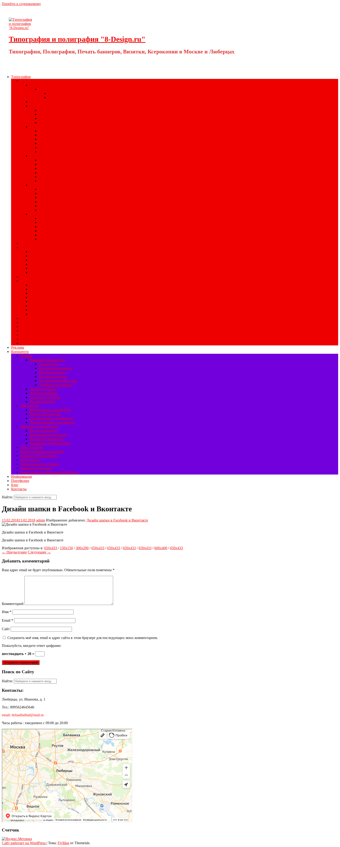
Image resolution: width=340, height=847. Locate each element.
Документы (29, 406)
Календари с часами (45, 272)
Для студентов (31, 447)
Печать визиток (51, 239)
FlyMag (63, 843)
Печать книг (49, 114)
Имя (6, 612)
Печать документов (45, 414)
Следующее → (39, 552)
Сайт (6, 629)
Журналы (37, 185)
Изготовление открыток (58, 181)
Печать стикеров (43, 293)
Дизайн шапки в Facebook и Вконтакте (117, 520)
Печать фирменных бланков (61, 218)
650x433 (50, 548)
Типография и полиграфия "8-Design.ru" (77, 39)
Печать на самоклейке (37, 339)
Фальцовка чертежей (46, 439)
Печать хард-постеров (47, 285)
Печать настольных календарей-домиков (62, 260)
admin (40, 520)
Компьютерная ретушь (47, 360)
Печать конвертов (53, 222)
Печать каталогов (53, 210)
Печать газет (49, 197)
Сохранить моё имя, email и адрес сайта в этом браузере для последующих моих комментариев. (82, 638)
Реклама (17, 347)
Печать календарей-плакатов (52, 252)
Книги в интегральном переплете (65, 118)
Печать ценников (43, 289)
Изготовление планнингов (60, 139)
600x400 (160, 548)
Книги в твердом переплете (61, 110)
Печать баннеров (33, 322)
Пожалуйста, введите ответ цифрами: (31, 646)
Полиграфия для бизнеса (39, 81)
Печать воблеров (43, 314)
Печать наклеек (42, 85)
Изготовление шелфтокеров (52, 306)
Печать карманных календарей (54, 268)
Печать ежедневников (56, 143)
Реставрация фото (53, 377)
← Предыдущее (14, 552)
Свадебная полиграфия (38, 318)
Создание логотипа (45, 397)
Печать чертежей (43, 431)
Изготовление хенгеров (48, 297)
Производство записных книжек (64, 135)
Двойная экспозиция (55, 385)
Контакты (19, 489)
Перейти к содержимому (21, 4)
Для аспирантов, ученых (39, 464)
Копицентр (20, 352)
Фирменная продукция (48, 214)
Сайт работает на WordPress (24, 843)
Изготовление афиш (55, 168)
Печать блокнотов (53, 152)
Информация (21, 476)
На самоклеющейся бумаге (69, 93)
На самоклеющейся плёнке (69, 97)
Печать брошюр (51, 193)
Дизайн (26, 356)
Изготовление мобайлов (49, 310)
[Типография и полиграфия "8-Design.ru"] (21, 28)
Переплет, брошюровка (38, 456)
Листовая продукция (46, 156)
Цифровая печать (43, 102)
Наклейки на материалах (58, 89)
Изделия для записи (45, 127)
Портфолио (20, 481)
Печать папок (49, 231)
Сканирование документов (51, 418)
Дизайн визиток (42, 401)
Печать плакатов (52, 164)
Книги (35, 106)
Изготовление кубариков (58, 147)
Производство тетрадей (57, 131)
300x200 (82, 548)
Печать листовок (52, 172)
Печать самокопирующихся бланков (67, 227)
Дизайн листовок (43, 389)
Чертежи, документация (39, 426)
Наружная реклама (35, 335)
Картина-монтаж (52, 372)
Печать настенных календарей (54, 256)
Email (7, 620)
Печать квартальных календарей (55, 264)
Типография (21, 77)
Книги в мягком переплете (60, 122)
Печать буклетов (52, 177)
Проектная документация (50, 443)
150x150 (66, 548)
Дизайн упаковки (43, 393)
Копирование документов (50, 410)
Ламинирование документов (52, 422)
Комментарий (13, 604)
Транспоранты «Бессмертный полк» (48, 472)
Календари (28, 247)
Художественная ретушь (58, 381)
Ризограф (27, 327)
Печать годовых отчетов (58, 206)
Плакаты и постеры (35, 468)
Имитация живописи (55, 368)
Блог (15, 485)
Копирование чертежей (48, 435)
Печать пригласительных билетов (65, 160)
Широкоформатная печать (41, 277)
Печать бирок (40, 302)
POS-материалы (33, 281)
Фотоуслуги (29, 460)
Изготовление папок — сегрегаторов (68, 235)
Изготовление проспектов (59, 202)
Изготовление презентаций (42, 451)
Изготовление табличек (39, 343)
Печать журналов (52, 189)
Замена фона (49, 364)
